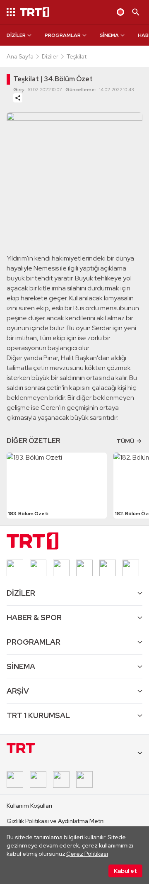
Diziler (50, 56)
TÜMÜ (125, 441)
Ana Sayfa (20, 56)
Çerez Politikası (87, 853)
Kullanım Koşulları (29, 805)
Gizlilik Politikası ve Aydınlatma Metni (56, 821)
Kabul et (125, 870)
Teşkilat (77, 56)
